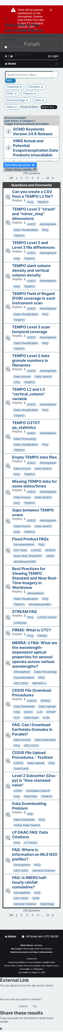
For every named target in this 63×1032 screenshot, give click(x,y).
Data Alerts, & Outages (18, 120)
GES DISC (21, 683)
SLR (17, 717)
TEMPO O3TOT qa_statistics (26, 425)
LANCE (36, 550)
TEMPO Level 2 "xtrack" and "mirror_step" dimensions (34, 214)
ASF (30, 814)
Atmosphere (48, 224)
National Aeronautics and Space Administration (31, 952)
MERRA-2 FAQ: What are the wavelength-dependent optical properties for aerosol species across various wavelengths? (34, 654)
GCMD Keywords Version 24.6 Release (33, 131)
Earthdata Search (38, 790)
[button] (11, 178)
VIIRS (50, 556)
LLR (39, 712)
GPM (35, 898)
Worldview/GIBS (25, 561)
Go (35, 1006)
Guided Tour (24, 54)
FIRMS (42, 635)
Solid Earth (31, 717)
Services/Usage (16, 100)
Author (10, 106)
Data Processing (25, 439)
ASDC (31, 224)
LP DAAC (30, 842)
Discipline (34, 86)
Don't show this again (16, 47)
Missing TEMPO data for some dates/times (34, 483)
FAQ (30, 202)
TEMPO (42, 202)
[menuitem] (53, 56)
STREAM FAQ (24, 611)
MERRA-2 (39, 683)
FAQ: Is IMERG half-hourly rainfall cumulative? (30, 882)
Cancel (23, 1006)
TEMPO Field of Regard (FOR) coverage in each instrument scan (33, 298)
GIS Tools (20, 550)
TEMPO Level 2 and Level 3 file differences (33, 245)
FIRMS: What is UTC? (31, 630)
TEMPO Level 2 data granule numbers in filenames (30, 360)
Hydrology (47, 904)
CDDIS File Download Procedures (31, 692)
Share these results (18, 169)
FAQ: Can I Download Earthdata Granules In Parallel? (32, 729)
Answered (13, 86)
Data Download (24, 706)
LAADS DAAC (47, 617)
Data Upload (47, 706)
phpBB (21, 962)
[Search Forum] (55, 73)
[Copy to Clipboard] (1, 1029)
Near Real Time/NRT (28, 556)
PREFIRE (30, 796)
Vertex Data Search (27, 825)
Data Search (43, 376)
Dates (38, 100)
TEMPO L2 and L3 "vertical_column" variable (28, 394)
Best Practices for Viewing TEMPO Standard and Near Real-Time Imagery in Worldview (35, 578)
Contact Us (32, 959)
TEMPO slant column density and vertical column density (31, 270)
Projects (28, 93)
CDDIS (32, 700)
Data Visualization (26, 230)
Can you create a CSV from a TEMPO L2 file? (32, 194)
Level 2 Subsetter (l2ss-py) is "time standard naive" (34, 780)
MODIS (50, 550)
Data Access (22, 376)
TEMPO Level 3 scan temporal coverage (31, 329)
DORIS (45, 700)
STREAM (20, 623)
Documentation (24, 544)
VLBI (46, 717)
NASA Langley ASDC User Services (37, 949)
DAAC (10, 93)
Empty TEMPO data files (34, 457)
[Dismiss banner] (51, 10)
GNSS (28, 712)
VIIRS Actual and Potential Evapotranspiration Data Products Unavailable (35, 148)
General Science (43, 870)
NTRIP (51, 712)
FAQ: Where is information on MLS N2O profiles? (34, 854)
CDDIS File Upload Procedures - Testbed (32, 755)
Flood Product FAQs (30, 539)
